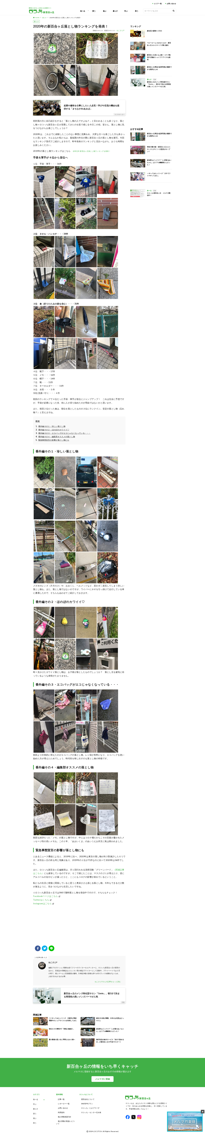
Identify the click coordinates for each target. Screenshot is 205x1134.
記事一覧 (61, 1099)
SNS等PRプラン (87, 1104)
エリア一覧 (158, 4)
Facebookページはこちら (45, 896)
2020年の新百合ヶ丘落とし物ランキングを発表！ (65, 17)
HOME (37, 17)
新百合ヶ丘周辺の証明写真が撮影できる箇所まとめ (159, 68)
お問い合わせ (171, 4)
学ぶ (126, 11)
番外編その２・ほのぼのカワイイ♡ (53, 430)
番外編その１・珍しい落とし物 (51, 426)
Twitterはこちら (41, 899)
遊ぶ (104, 11)
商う (136, 11)
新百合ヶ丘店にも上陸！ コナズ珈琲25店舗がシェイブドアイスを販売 (158, 57)
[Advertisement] (79, 926)
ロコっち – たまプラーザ (90, 1108)
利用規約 (61, 1112)
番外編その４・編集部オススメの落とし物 (56, 436)
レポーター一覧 (64, 1104)
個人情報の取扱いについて (65, 1122)
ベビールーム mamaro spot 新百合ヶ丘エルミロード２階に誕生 (159, 44)
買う (94, 11)
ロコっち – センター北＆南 (91, 1112)
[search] (173, 11)
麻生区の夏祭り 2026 (154, 31)
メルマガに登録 (102, 1079)
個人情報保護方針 (64, 1117)
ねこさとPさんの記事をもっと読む (108, 982)
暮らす (115, 11)
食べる (82, 11)
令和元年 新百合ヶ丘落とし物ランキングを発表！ (91, 151)
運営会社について (87, 1099)
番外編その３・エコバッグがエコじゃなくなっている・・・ (64, 433)
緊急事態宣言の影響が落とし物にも (53, 440)
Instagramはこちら (42, 903)
